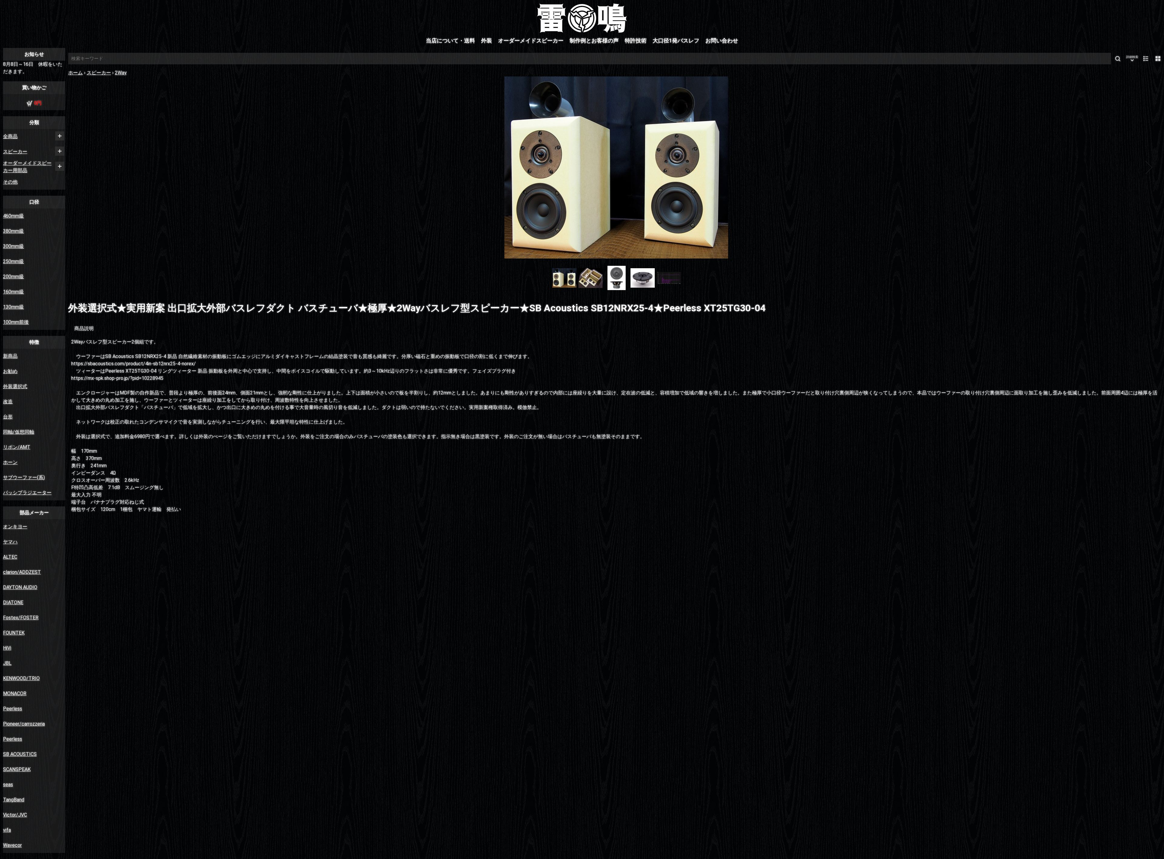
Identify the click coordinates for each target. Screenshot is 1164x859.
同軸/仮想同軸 (18, 432)
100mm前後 (16, 322)
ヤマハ (10, 542)
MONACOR (14, 693)
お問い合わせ (721, 41)
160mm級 (13, 292)
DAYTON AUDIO (20, 587)
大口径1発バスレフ (676, 41)
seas (8, 784)
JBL (7, 663)
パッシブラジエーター (27, 492)
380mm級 (13, 231)
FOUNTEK (14, 633)
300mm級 (13, 246)
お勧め (10, 371)
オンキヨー (15, 526)
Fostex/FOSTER (20, 618)
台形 (8, 417)
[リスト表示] (1146, 58)
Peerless (12, 709)
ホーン (10, 462)
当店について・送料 (450, 41)
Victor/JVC (15, 815)
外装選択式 (15, 386)
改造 (8, 401)
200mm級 (13, 276)
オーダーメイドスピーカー (531, 41)
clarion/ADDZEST (22, 572)
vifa (7, 830)
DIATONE (13, 602)
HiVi (7, 648)
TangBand (13, 800)
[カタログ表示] (1158, 58)
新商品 (10, 356)
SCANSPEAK (17, 769)
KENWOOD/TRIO (21, 678)
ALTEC (10, 557)
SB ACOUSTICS (20, 754)
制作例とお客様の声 (594, 41)
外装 (486, 41)
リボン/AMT (16, 447)
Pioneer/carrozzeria (24, 724)
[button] (84, 167)
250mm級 (13, 261)
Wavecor (12, 845)
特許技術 (636, 41)
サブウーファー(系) (24, 477)
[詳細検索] (1132, 58)
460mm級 (13, 216)
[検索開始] (1118, 58)
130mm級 (13, 307)
